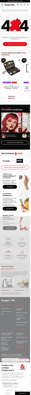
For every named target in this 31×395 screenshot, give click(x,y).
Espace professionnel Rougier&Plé (5, 348)
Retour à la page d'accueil (16, 44)
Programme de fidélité (20, 318)
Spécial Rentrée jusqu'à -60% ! (15, 1)
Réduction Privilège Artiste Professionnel (6, 339)
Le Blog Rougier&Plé (22, 322)
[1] (26, 91)
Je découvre (10, 228)
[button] (18, 5)
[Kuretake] (8, 161)
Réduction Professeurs (4, 343)
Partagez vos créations (15, 142)
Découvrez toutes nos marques (15, 167)
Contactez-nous (6, 311)
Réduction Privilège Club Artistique (6, 333)
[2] (28, 91)
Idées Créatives (20, 325)
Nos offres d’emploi (19, 347)
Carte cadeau (5, 308)
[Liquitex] (21, 161)
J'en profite (10, 208)
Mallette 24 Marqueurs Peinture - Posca (11, 87)
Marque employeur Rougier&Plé (21, 342)
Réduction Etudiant (21, 312)
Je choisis (10, 187)
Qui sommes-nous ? (21, 338)
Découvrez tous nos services (11, 293)
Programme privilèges (19, 309)
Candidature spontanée (20, 333)
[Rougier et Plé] (8, 300)
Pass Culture (20, 315)
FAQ (2, 314)
